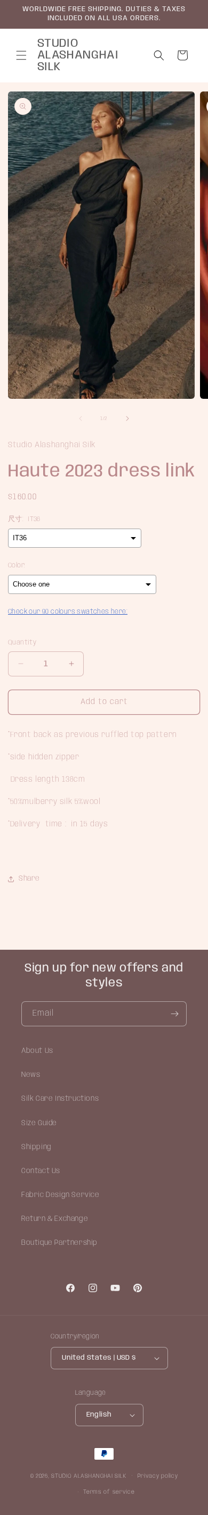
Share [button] (29, 878)
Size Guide (39, 1123)
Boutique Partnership (59, 1242)
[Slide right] (127, 418)
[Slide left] (80, 418)
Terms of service (108, 1492)
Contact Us (40, 1171)
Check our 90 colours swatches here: (67, 611)
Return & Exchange (54, 1219)
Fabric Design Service (60, 1195)
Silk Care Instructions (60, 1098)
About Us (37, 1050)
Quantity (22, 642)
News (30, 1074)
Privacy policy (158, 1476)
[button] (21, 55)
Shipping (36, 1147)
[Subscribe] (174, 1013)
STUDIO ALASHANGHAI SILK (88, 1475)
